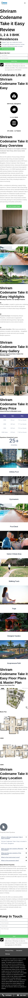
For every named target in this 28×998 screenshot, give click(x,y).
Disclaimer (19, 950)
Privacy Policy (9, 950)
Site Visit (23, 995)
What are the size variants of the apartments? (11, 853)
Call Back (8, 995)
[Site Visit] (18, 995)
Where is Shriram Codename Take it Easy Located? (12, 837)
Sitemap (7, 954)
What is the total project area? (10, 857)
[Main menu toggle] (25, 3)
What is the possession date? (10, 860)
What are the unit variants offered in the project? (12, 849)
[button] (14, 838)
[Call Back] (3, 995)
